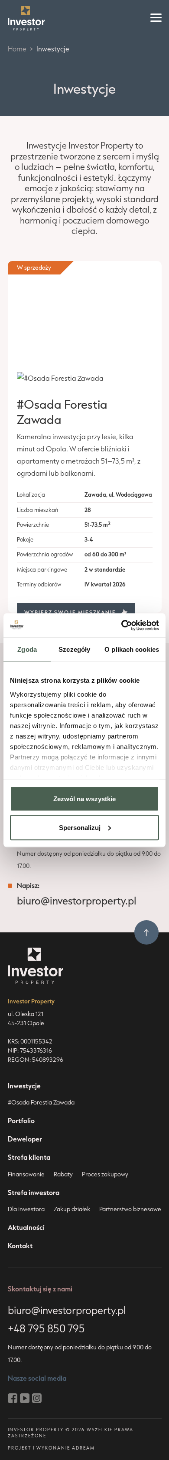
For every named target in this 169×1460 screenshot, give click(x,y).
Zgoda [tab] (27, 649)
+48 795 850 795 (46, 1328)
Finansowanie (26, 1174)
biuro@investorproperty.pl (76, 900)
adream (83, 1448)
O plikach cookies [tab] (131, 649)
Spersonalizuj (80, 827)
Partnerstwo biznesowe (130, 1209)
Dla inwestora (26, 1209)
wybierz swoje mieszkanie (70, 612)
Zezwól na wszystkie (84, 799)
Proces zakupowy (105, 1174)
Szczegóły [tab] (74, 649)
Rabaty (63, 1174)
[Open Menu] (156, 18)
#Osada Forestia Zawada (41, 1102)
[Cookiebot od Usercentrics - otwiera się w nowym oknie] (121, 625)
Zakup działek (72, 1209)
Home (17, 48)
